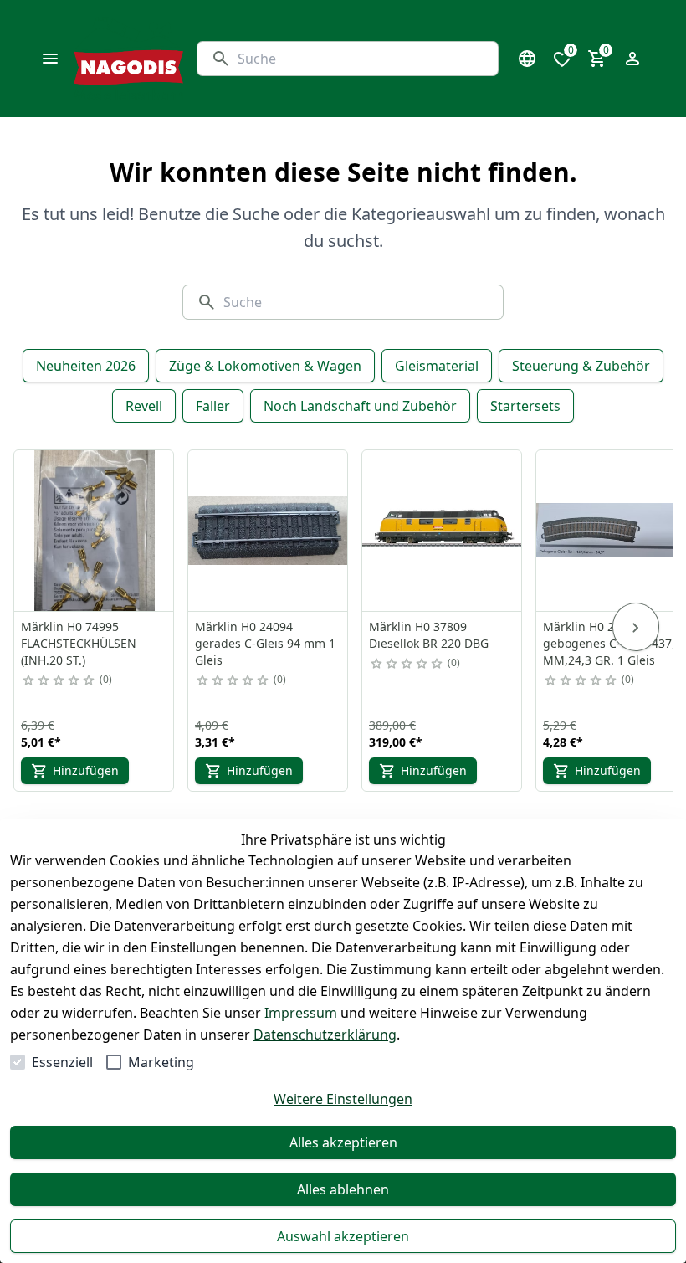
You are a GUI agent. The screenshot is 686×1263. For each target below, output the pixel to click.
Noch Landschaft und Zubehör (360, 406)
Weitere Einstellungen (343, 1099)
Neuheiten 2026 (86, 366)
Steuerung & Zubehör (581, 366)
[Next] (635, 627)
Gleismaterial (437, 366)
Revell (143, 406)
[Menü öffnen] (50, 58)
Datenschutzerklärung (325, 1034)
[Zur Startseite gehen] (128, 58)
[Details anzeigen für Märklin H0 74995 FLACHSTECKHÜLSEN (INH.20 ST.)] (94, 530)
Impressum (300, 1013)
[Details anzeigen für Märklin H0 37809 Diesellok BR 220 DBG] (442, 530)
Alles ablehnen (343, 1189)
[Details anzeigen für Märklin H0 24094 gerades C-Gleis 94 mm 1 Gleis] (268, 530)
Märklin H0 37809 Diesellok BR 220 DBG (429, 635)
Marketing (161, 1062)
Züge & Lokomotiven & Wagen (265, 366)
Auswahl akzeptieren (343, 1236)
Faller (213, 406)
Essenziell (62, 1062)
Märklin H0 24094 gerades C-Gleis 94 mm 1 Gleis (265, 643)
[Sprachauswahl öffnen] (527, 58)
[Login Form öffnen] (632, 58)
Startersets (525, 406)
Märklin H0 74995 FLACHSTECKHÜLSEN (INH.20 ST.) (78, 643)
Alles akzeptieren (343, 1142)
